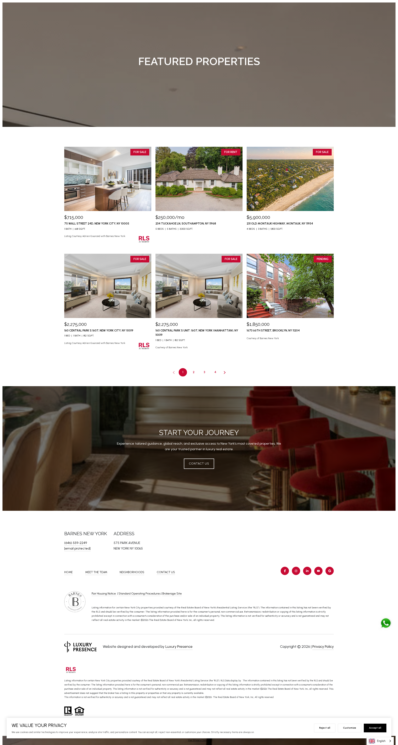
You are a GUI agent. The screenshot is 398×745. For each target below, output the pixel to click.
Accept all (375, 727)
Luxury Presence (179, 646)
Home (68, 572)
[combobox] (380, 741)
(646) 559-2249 (75, 543)
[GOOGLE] (329, 571)
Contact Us (166, 572)
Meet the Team (96, 572)
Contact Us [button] (199, 463)
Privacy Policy (323, 646)
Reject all (324, 727)
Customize (349, 727)
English (381, 741)
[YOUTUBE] (318, 571)
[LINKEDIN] (307, 571)
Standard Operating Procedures (139, 593)
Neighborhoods (132, 572)
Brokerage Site (172, 593)
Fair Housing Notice (104, 593)
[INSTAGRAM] (296, 571)
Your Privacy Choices (199, 740)
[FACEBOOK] (285, 571)
